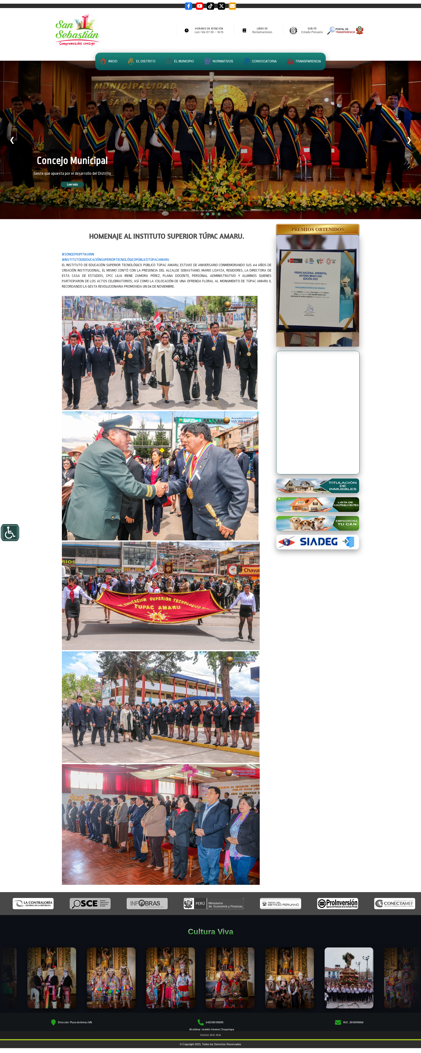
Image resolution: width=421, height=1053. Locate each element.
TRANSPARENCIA (308, 61)
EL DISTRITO (145, 61)
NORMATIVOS (222, 61)
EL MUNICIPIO (183, 61)
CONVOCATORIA (264, 61)
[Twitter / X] (221, 6)
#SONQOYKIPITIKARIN (78, 254)
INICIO (112, 61)
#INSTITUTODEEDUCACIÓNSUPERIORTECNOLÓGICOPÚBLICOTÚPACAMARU (115, 260)
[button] (317, 229)
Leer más (79, 184)
